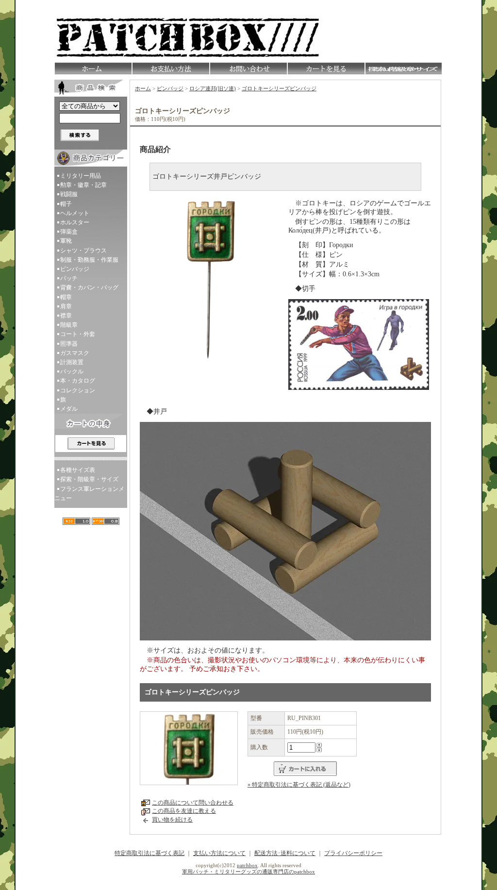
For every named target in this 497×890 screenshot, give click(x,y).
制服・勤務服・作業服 (89, 259)
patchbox (247, 865)
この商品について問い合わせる (192, 802)
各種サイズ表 (77, 470)
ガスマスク (74, 353)
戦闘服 (69, 194)
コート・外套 (77, 334)
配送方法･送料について (284, 853)
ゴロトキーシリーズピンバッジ (279, 88)
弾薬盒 (69, 231)
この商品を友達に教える (184, 810)
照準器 (69, 343)
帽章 (66, 297)
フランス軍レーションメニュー (89, 494)
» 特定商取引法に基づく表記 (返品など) (299, 784)
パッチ (69, 278)
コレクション (77, 390)
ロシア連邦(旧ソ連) (212, 88)
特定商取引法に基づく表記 (149, 853)
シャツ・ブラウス (83, 250)
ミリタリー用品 (80, 175)
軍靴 (66, 240)
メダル (69, 408)
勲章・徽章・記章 (83, 185)
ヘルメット (74, 213)
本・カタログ (77, 380)
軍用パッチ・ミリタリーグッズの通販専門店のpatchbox (248, 871)
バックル (71, 371)
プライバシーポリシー (353, 853)
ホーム (143, 88)
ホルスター (74, 222)
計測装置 (71, 362)
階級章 (69, 324)
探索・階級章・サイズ (89, 479)
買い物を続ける (172, 819)
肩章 (66, 306)
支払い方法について (219, 853)
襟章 (66, 315)
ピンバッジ (74, 269)
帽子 (66, 204)
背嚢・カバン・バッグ (89, 287)
